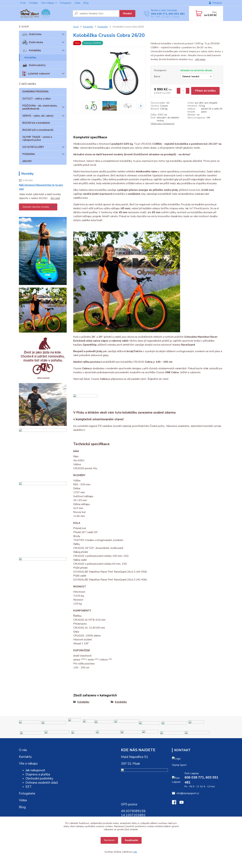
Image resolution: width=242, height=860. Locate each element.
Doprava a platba (38, 774)
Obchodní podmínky (39, 778)
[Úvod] (44, 13)
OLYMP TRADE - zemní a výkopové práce (37, 138)
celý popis (200, 59)
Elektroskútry (37, 65)
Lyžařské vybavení (39, 73)
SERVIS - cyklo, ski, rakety (38, 115)
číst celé (55, 198)
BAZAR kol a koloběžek (36, 122)
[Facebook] (175, 803)
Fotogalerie (65, 2)
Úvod (76, 26)
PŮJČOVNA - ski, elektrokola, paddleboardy (39, 107)
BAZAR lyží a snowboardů (37, 130)
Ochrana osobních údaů (42, 782)
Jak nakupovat (35, 770)
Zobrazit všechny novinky (35, 206)
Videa (77, 2)
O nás (23, 2)
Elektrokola (36, 42)
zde (135, 851)
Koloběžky (35, 50)
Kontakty (33, 2)
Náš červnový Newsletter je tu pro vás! (41, 187)
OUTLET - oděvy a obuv (36, 98)
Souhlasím (131, 840)
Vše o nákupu (47, 2)
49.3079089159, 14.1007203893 (133, 813)
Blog (86, 2)
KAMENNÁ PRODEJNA (35, 91)
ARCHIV (27, 161)
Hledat (127, 13)
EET (29, 787)
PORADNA (28, 154)
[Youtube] (183, 803)
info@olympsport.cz (188, 793)
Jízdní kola (35, 34)
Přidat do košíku (205, 91)
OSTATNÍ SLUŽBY (33, 147)
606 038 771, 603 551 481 (168, 14)
